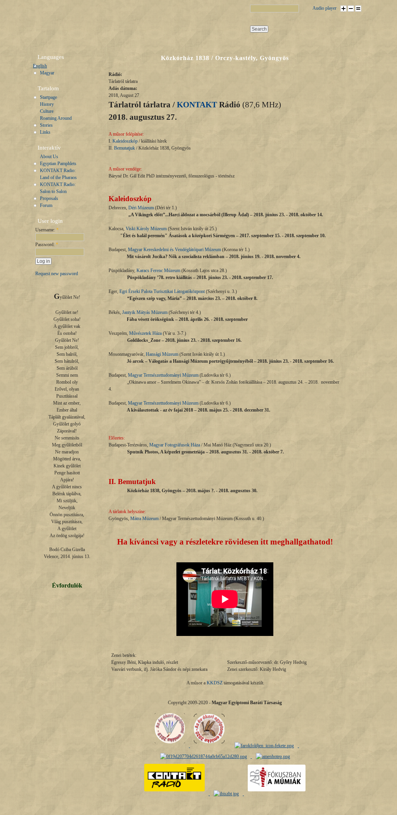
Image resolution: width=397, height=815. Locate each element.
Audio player (324, 8)
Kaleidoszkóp (125, 141)
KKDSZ (215, 683)
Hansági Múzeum (162, 354)
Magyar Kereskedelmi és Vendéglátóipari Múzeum (174, 249)
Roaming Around (56, 118)
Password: (46, 244)
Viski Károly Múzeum (146, 228)
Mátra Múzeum (144, 518)
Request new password (56, 273)
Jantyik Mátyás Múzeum (144, 312)
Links (45, 132)
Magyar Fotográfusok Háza (174, 445)
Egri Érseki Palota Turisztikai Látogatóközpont (162, 291)
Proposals (49, 198)
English (40, 66)
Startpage (48, 97)
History (47, 104)
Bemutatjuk (124, 148)
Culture (47, 111)
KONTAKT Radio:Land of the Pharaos (58, 174)
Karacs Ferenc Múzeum (158, 270)
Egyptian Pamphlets (58, 163)
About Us (49, 156)
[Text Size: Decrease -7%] (351, 8)
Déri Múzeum (141, 207)
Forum (46, 205)
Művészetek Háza (145, 333)
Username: (47, 230)
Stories (46, 125)
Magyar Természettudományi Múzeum (163, 375)
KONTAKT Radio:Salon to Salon (58, 188)
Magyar (47, 73)
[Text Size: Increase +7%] (343, 8)
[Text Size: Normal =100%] (358, 8)
